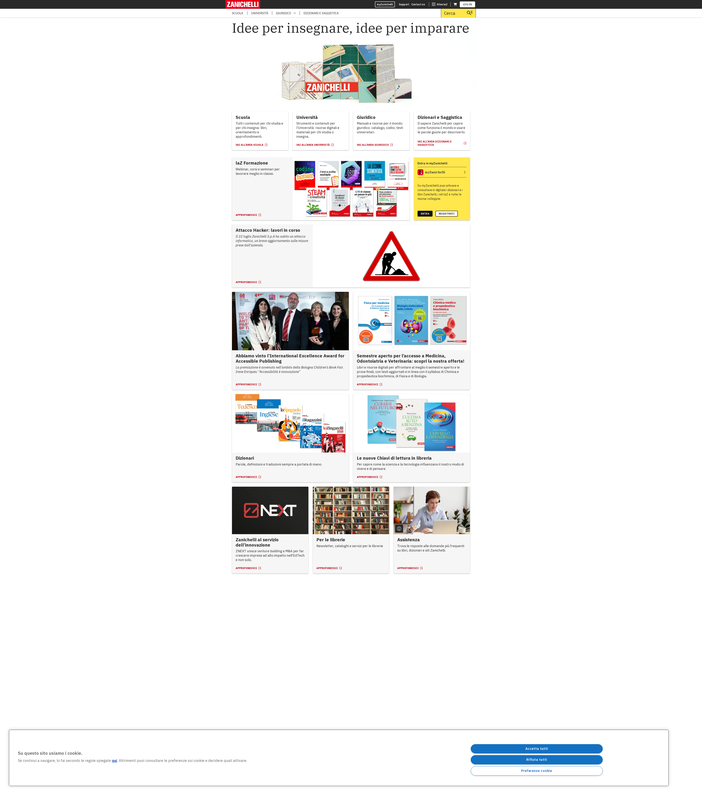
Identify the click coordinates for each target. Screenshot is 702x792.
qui (114, 760)
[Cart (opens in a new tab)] (455, 4)
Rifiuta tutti (536, 759)
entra (425, 213)
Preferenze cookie (536, 771)
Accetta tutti (536, 749)
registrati (446, 213)
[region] (339, 758)
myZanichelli (385, 4)
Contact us (418, 4)
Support (404, 4)
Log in (467, 4)
